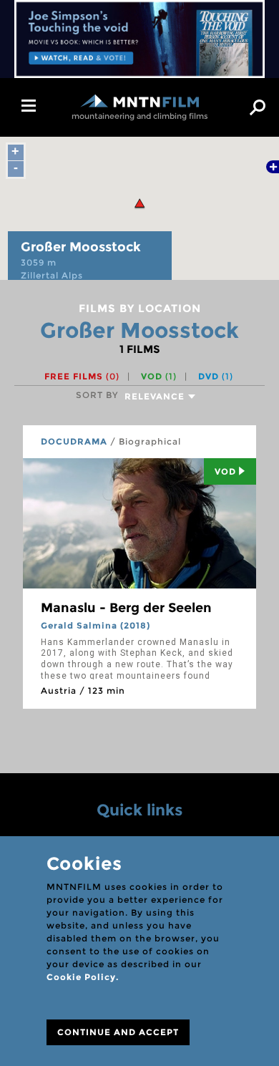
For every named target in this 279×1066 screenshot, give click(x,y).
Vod (225, 471)
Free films (81, 376)
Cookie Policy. (82, 976)
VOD (159, 376)
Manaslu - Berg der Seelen (126, 608)
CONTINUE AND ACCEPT (118, 1032)
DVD (215, 376)
